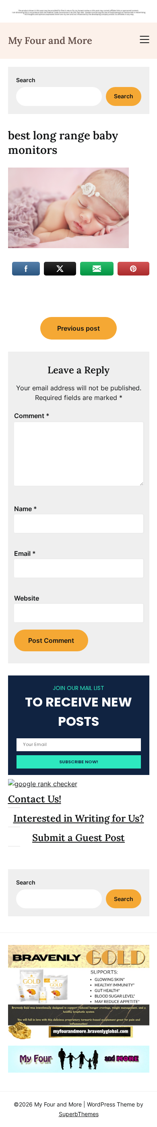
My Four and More (50, 40)
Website (26, 598)
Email (25, 553)
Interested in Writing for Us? (78, 818)
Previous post (78, 328)
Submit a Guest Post (78, 837)
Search (25, 80)
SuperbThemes (79, 1113)
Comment (32, 416)
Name (25, 509)
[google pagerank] (42, 784)
